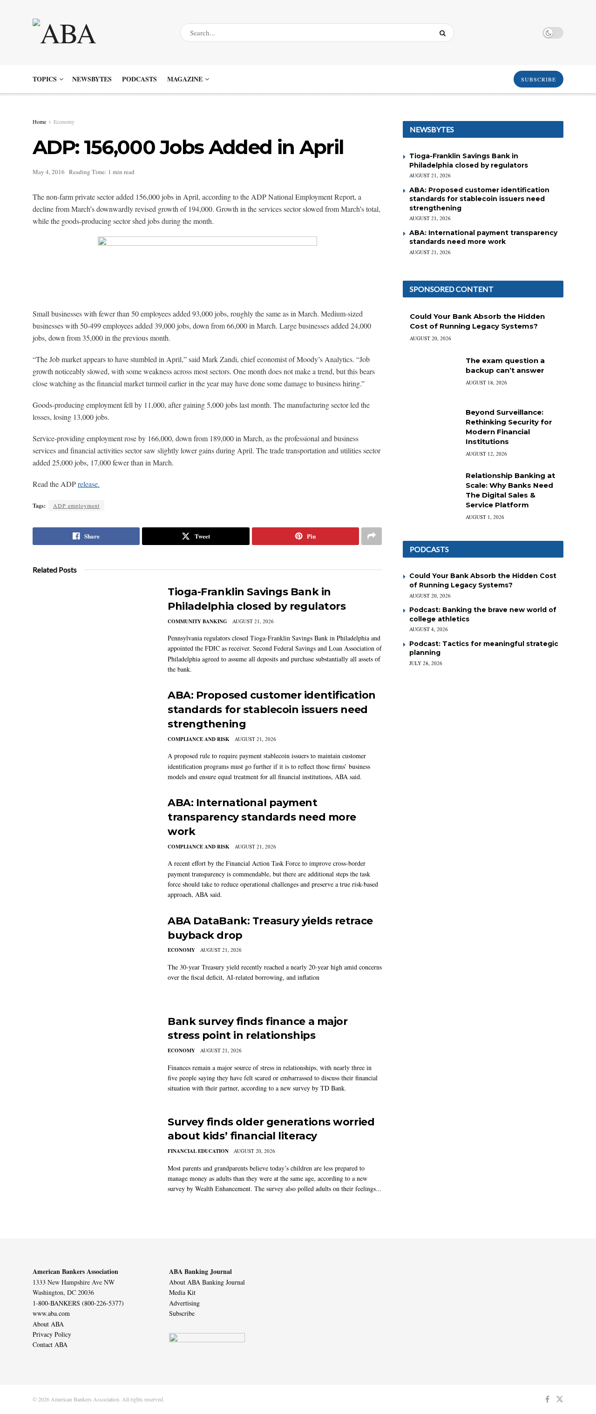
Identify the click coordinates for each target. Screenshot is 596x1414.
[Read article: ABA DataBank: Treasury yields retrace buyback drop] (93, 957)
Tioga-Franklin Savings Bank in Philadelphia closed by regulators (468, 160)
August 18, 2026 (486, 382)
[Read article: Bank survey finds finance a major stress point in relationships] (93, 1058)
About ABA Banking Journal (207, 1282)
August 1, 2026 (485, 516)
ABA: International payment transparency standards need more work (262, 817)
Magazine (185, 79)
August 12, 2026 (486, 453)
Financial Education (198, 1151)
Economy (64, 121)
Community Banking (197, 621)
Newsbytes (92, 79)
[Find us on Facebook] (547, 1399)
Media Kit (182, 1292)
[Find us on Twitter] (559, 1399)
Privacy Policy (52, 1334)
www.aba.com (51, 1313)
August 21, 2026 (253, 621)
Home (39, 121)
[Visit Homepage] (98, 33)
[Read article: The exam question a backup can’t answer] (431, 376)
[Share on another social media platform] (371, 536)
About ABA (48, 1324)
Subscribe (182, 1313)
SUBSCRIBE (538, 79)
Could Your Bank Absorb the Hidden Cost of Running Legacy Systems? (482, 580)
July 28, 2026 (425, 663)
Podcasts (139, 79)
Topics (45, 79)
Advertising (184, 1303)
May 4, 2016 (49, 172)
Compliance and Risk (199, 739)
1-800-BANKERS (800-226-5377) (78, 1303)
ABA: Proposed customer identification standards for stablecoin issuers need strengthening (272, 709)
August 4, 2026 (428, 629)
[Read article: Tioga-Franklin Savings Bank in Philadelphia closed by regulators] (93, 628)
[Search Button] (444, 32)
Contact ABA (50, 1344)
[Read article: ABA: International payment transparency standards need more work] (93, 839)
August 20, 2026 (254, 1150)
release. (89, 484)
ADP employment (76, 505)
